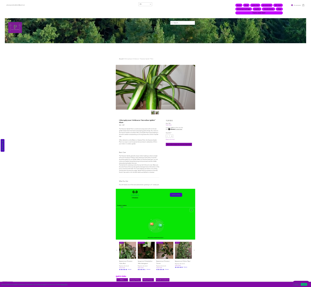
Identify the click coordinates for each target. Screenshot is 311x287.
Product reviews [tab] (122, 205)
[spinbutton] (169, 136)
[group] (155, 256)
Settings (296, 284)
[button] (255, 5)
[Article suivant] (194, 250)
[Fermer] (309, 284)
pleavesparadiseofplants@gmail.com (15, 5)
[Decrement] (167, 136)
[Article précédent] (117, 250)
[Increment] (172, 136)
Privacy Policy (64, 284)
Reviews (2, 145)
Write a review (176, 195)
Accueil (121, 59)
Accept (304, 284)
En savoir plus (178, 129)
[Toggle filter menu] (191, 210)
